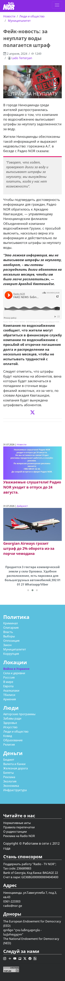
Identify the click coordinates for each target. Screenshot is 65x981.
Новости (9, 16)
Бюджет (8, 760)
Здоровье (10, 723)
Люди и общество (32, 16)
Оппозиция (11, 641)
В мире (8, 682)
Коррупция (11, 654)
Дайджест (22, 506)
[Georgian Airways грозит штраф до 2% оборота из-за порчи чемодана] (32, 524)
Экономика (11, 786)
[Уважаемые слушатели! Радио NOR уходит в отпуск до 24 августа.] (32, 463)
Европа (8, 686)
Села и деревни (14, 673)
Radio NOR (8, 322)
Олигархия (11, 628)
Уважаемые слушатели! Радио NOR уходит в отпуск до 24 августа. (32, 487)
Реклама (9, 777)
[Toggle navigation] (57, 5)
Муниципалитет (19, 21)
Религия (9, 745)
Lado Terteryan (22, 58)
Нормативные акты (17, 823)
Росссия (9, 677)
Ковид (7, 736)
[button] (28, 590)
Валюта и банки (14, 764)
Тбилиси (9, 695)
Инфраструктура (15, 790)
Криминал (10, 623)
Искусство (10, 727)
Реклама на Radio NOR (19, 836)
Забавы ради (12, 718)
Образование (13, 740)
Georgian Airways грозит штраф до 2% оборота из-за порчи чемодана (28, 548)
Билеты (8, 773)
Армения (9, 699)
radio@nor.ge (12, 906)
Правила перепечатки (19, 827)
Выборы (9, 636)
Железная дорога (15, 768)
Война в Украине (16, 669)
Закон (7, 645)
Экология (9, 781)
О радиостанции (15, 832)
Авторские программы (19, 714)
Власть (8, 632)
